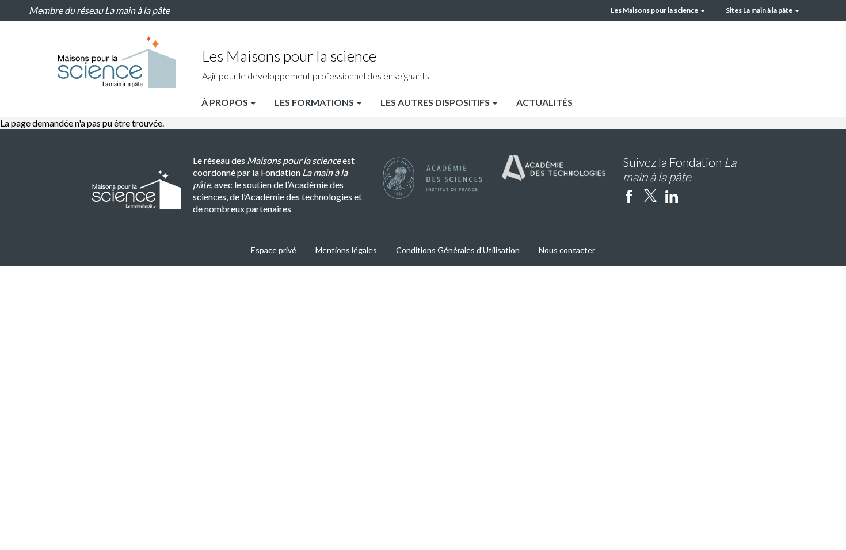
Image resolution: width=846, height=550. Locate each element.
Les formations (315, 102)
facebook (629, 195)
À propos (225, 102)
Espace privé (273, 250)
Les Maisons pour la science (655, 10)
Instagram (693, 195)
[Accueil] (117, 62)
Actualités (544, 102)
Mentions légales (346, 250)
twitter (650, 195)
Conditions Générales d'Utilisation (458, 250)
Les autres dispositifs (435, 102)
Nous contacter (567, 250)
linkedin (671, 195)
